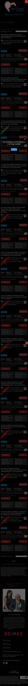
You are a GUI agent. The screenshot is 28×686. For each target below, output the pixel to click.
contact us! (17, 628)
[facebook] (4, 663)
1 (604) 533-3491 (5, 71)
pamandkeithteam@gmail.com (12, 651)
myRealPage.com (14, 672)
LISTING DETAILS (5, 64)
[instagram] (7, 663)
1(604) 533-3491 (18, 71)
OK (14, 149)
